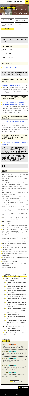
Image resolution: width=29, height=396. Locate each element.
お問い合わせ (19, 391)
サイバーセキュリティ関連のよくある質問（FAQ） (13, 102)
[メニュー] (27, 2)
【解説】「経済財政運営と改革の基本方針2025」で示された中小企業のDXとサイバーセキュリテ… (13, 361)
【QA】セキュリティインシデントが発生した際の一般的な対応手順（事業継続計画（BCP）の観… (13, 347)
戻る (8, 381)
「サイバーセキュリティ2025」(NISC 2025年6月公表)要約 (13, 354)
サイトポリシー (10, 391)
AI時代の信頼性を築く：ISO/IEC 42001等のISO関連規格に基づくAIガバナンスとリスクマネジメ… (13, 375)
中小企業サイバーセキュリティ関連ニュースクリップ (14, 85)
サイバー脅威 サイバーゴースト (9, 67)
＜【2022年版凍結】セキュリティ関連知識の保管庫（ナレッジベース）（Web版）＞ (17, 321)
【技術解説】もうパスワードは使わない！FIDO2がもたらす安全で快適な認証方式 (13, 368)
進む (21, 381)
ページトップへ (23, 387)
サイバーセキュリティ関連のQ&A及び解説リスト (13, 104)
